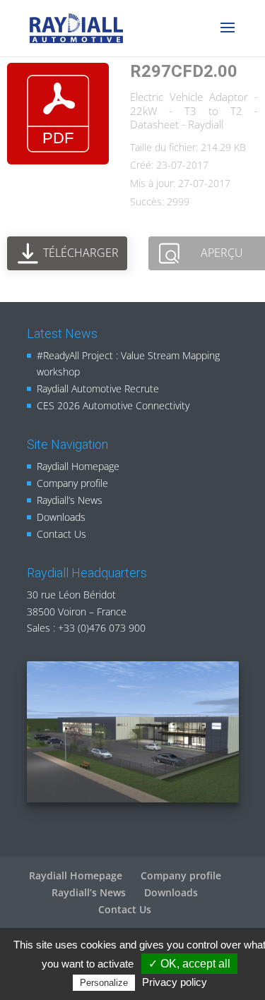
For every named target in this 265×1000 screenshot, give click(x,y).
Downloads (61, 517)
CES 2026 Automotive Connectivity (113, 405)
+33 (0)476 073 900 (102, 627)
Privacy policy (174, 982)
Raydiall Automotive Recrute (98, 388)
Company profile (72, 483)
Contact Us (61, 534)
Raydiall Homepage (78, 466)
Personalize (104, 982)
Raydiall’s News (69, 500)
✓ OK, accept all (189, 964)
